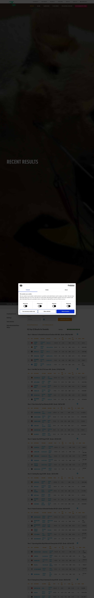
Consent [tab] (28, 289)
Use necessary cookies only (28, 311)
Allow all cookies (65, 311)
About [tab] (66, 289)
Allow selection (47, 311)
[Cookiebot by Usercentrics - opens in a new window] (68, 286)
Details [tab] (47, 289)
